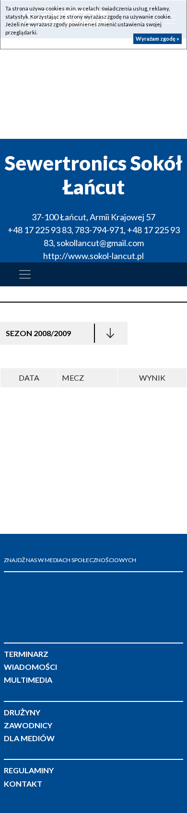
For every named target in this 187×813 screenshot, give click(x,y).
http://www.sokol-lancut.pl (93, 255)
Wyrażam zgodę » (157, 38)
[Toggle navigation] (25, 274)
